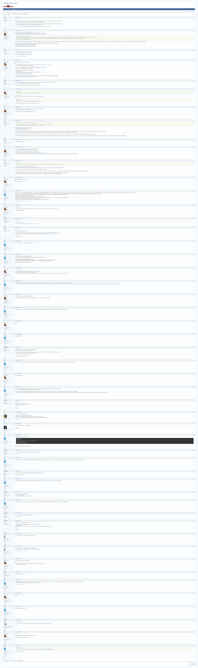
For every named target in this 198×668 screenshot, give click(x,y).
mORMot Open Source (10, 3)
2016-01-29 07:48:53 (18, 218)
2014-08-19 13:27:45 (18, 139)
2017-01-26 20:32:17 (18, 546)
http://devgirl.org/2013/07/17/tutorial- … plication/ (39, 152)
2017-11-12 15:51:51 (18, 579)
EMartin (5, 619)
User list (28, 9)
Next (9, 15)
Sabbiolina (6, 513)
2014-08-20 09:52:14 (18, 177)
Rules (32, 9)
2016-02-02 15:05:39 (18, 320)
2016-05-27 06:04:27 (18, 478)
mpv (4, 190)
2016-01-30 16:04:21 (18, 254)
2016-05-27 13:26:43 (18, 499)
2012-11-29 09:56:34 (18, 17)
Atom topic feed (192, 663)
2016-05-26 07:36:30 (18, 434)
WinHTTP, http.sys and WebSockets (21, 13)
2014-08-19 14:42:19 (18, 147)
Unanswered (193, 11)
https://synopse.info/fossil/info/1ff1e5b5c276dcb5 (43, 623)
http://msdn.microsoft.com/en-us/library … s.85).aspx (43, 64)
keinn (5, 572)
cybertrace (6, 400)
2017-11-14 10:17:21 (18, 645)
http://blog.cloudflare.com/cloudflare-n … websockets (23, 128)
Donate (23, 9)
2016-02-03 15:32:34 (18, 347)
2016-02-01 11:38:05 (18, 294)
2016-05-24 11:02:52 (18, 400)
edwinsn (5, 218)
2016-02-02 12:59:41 (18, 307)
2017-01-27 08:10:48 (18, 558)
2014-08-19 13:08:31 (18, 120)
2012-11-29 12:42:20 (18, 30)
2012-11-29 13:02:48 (18, 80)
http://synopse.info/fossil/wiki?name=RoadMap (24, 44)
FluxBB (193, 664)
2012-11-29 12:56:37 (18, 60)
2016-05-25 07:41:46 (18, 423)
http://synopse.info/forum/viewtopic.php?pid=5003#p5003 (25, 32)
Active (190, 11)
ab (4, 30)
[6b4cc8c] (20, 651)
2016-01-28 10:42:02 (18, 190)
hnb (4, 423)
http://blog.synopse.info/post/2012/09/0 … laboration (24, 45)
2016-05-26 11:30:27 (18, 457)
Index (4, 9)
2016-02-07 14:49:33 (18, 373)
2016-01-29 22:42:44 (18, 227)
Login (45, 9)
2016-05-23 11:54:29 (18, 386)
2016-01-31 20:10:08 (18, 267)
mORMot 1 (19, 9)
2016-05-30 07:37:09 (18, 520)
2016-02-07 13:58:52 (18, 360)
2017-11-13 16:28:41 (18, 606)
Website (6, 39)
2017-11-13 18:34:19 (18, 619)
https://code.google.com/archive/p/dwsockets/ (47, 233)
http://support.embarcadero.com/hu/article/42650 (46, 480)
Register (41, 9)
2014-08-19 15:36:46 (18, 160)
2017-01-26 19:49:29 (18, 533)
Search (36, 9)
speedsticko (6, 347)
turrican (5, 533)
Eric (4, 120)
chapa (5, 17)
